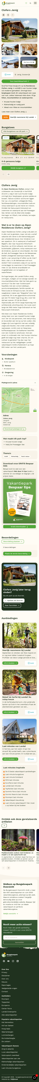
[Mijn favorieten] (27, 3)
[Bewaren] (12, 15)
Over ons (5, 979)
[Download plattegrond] (19, 400)
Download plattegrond (13, 429)
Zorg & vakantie (8, 1049)
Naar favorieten (11, 605)
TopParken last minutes (14, 789)
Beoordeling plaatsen (11, 541)
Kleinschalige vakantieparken (13, 1062)
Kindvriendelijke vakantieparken (14, 1065)
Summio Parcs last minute (15, 791)
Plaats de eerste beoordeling (16, 554)
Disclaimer (6, 976)
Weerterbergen (7, 1032)
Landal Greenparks (9, 1012)
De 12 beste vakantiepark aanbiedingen (20, 771)
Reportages (6, 985)
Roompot (5, 999)
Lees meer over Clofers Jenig (13, 112)
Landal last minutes (13, 786)
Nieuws (4, 982)
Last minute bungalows (14, 774)
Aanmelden (19, 942)
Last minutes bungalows (11, 1068)
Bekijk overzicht (9, 914)
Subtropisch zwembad (10, 1055)
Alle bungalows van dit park (14, 131)
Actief (6, 456)
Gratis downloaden (18, 527)
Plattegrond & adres (9, 383)
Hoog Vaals (6, 1029)
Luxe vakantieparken (10, 1052)
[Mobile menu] (35, 3)
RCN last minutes (12, 780)
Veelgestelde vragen (9, 988)
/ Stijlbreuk (14, 1079)
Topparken (6, 1002)
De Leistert (6, 1041)
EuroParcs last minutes (14, 783)
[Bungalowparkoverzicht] (8, 3)
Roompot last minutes (14, 797)
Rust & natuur (25, 456)
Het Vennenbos (7, 1022)
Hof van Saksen (8, 1025)
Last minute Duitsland (14, 777)
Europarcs (6, 1005)
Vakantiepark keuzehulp (14, 800)
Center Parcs (7, 1008)
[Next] (8, 174)
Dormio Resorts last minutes (16, 794)
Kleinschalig (14, 456)
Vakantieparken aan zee (11, 1058)
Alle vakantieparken (9, 1015)
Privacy (4, 972)
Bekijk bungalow (17, 168)
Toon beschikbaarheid (18, 81)
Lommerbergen (8, 1035)
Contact (5, 991)
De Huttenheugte (8, 1038)
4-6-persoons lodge (11, 161)
